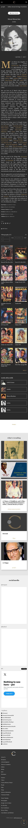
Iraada (6, 146)
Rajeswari (8, 76)
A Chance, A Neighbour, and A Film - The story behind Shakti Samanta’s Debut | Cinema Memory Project (14, 502)
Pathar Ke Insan (5, 344)
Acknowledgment (5, 762)
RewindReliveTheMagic (8, 722)
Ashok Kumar (10, 382)
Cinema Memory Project (7, 782)
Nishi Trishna (5, 128)
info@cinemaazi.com (18, 817)
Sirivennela (24, 156)
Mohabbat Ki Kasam (6, 139)
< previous (17, 57)
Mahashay (4, 131)
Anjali (21, 80)
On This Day (4, 805)
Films (2, 787)
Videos (2, 780)
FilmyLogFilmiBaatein (8, 737)
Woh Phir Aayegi (18, 141)
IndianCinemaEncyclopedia (9, 726)
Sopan (13, 131)
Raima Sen (12, 216)
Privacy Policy (4, 810)
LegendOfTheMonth (7, 741)
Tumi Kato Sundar (18, 126)
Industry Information (6, 792)
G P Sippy (6, 563)
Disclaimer (3, 774)
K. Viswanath (9, 160)
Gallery (3, 767)
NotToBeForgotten (7, 719)
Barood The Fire (5, 262)
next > (24, 57)
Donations (3, 759)
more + (25, 370)
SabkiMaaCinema (7, 724)
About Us (3, 757)
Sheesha (20, 139)
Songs (2, 790)
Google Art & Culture (6, 803)
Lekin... (25, 144)
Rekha (8, 403)
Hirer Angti (18, 129)
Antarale (24, 78)
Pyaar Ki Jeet (4, 141)
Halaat (17, 324)
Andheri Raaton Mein (7, 282)
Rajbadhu (24, 74)
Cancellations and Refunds (7, 812)
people (3, 7)
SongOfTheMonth (7, 733)
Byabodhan (19, 128)
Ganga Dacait (18, 282)
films (14, 538)
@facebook (4, 626)
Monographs (4, 800)
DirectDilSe (5, 728)
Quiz (2, 771)
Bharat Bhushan (11, 396)
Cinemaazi (5, 713)
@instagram (4, 584)
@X (2, 668)
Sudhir (9, 389)
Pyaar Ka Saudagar (18, 146)
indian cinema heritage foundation (17, 7)
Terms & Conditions (6, 764)
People (2, 785)
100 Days (3, 324)
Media (2, 769)
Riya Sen (7, 216)
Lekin (16, 344)
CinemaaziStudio (6, 735)
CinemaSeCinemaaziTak (8, 715)
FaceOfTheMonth (7, 717)
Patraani (5, 533)
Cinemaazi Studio (5, 794)
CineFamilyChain (7, 739)
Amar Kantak (8, 80)
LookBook (5, 744)
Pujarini (16, 78)
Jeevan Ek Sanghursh (11, 144)
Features (3, 777)
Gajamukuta (4, 129)
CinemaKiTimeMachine (8, 730)
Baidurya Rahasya (22, 76)
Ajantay (7, 78)
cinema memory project (14, 509)
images (14, 424)
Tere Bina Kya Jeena (6, 142)
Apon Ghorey (4, 126)
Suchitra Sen (8, 211)
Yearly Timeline (5, 798)
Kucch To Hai (19, 262)
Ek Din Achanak (22, 142)
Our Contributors (5, 808)
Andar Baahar (23, 86)
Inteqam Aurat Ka (6, 303)
